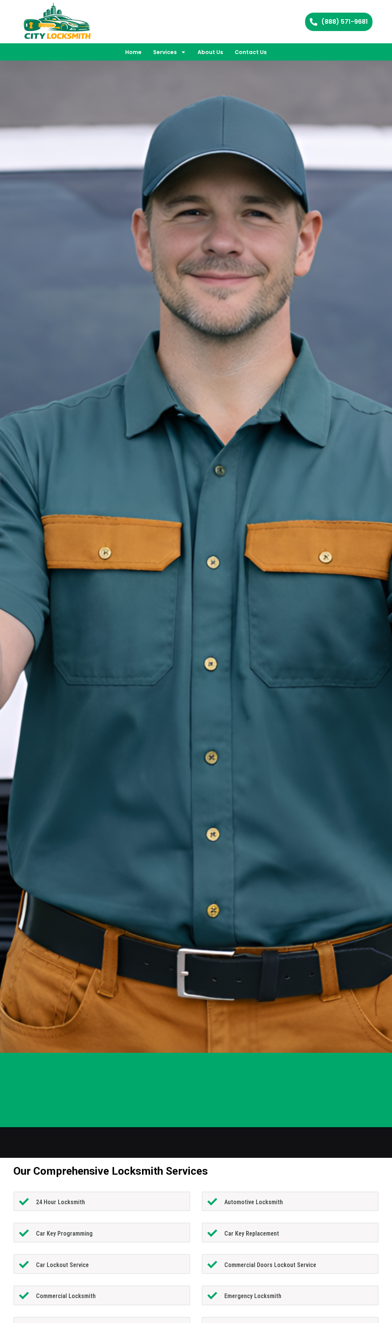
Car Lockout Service (62, 1265)
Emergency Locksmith (252, 1296)
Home (133, 52)
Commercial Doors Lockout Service (270, 1265)
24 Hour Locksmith (60, 1202)
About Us (210, 52)
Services (165, 52)
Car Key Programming (64, 1233)
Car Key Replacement (251, 1233)
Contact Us (251, 52)
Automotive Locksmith (253, 1202)
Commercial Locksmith (66, 1296)
